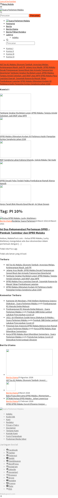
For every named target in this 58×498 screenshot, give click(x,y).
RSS (10, 488)
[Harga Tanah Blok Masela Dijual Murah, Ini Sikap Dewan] (15, 201)
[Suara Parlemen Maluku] (12, 9)
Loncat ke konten (8, 1)
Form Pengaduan (14, 436)
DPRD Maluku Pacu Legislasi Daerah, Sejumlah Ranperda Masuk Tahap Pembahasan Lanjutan (28, 78)
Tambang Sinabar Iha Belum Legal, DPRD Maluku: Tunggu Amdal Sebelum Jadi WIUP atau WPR (27, 74)
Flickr (10, 486)
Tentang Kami (12, 430)
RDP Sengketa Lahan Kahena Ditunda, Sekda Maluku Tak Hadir (28, 159)
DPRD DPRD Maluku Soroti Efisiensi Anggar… (26, 404)
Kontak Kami (12, 433)
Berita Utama (6, 221)
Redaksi (10, 422)
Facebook (13, 450)
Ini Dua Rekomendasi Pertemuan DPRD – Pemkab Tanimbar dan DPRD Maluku (25, 231)
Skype (11, 477)
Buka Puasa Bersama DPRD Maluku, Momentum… (28, 395)
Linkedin (12, 469)
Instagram (13, 466)
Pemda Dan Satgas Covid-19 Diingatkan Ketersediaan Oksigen (29, 338)
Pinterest (12, 455)
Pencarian (34, 15)
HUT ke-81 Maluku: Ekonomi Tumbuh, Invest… (26, 380)
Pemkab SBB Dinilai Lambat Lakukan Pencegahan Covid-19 (29, 313)
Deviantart (13, 472)
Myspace (12, 475)
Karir (8, 419)
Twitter (11, 452)
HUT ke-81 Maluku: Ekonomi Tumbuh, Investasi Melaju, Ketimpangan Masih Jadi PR (24, 66)
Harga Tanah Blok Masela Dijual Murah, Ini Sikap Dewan (24, 204)
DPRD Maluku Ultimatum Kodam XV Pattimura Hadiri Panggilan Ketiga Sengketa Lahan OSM (26, 82)
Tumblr (11, 458)
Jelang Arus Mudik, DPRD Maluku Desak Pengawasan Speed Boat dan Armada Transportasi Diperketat (27, 70)
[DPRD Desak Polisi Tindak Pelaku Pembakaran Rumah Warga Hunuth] (15, 177)
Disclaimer (11, 427)
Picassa (11, 483)
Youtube (12, 480)
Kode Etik (10, 416)
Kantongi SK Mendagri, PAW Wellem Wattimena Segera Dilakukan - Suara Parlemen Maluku (31, 302)
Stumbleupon (14, 461)
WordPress (13, 463)
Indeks (9, 414)
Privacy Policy (12, 425)
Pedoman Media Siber (16, 439)
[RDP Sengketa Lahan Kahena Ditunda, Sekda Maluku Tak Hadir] (15, 157)
